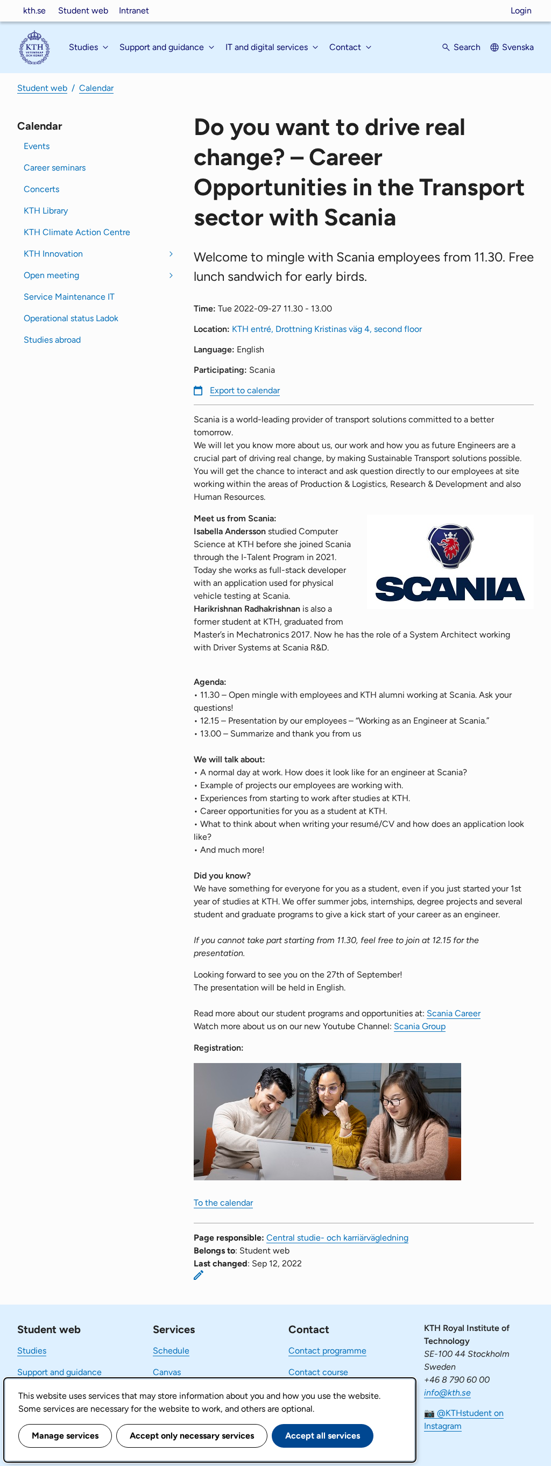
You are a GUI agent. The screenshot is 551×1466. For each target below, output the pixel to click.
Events (37, 146)
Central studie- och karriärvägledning (337, 1238)
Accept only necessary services (192, 1435)
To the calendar (223, 1203)
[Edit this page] (198, 1275)
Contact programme (327, 1350)
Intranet (134, 10)
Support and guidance (59, 1372)
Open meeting (51, 275)
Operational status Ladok (71, 318)
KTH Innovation (53, 254)
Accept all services (322, 1435)
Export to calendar (245, 390)
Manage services (65, 1435)
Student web (83, 10)
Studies (31, 1350)
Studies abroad (52, 340)
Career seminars (55, 167)
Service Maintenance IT (69, 297)
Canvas (167, 1372)
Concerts (41, 189)
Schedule (171, 1350)
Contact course (318, 1372)
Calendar (96, 88)
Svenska (518, 47)
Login (521, 10)
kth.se (34, 10)
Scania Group (420, 1026)
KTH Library (46, 211)
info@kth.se (447, 1392)
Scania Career (454, 1013)
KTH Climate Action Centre (77, 232)
